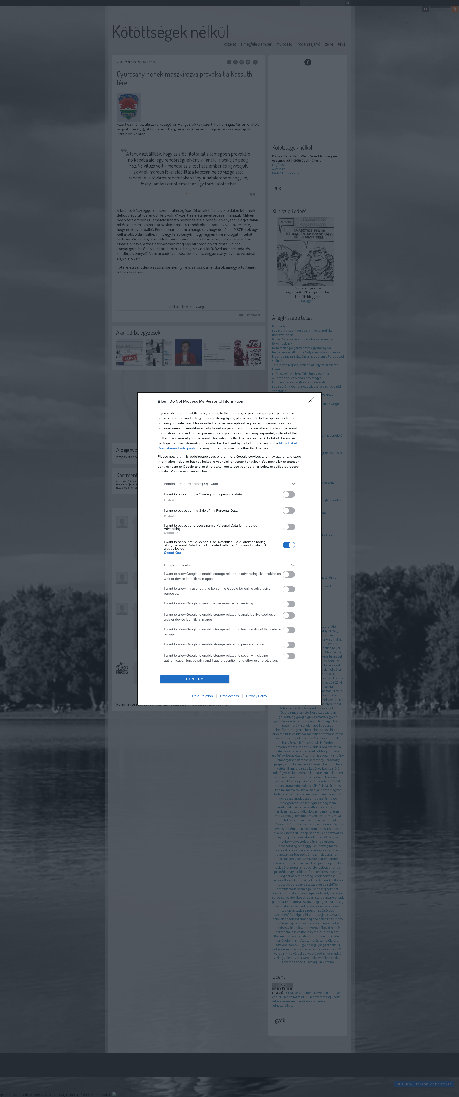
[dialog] (229, 548)
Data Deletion (202, 696)
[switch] (289, 494)
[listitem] (229, 483)
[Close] (312, 401)
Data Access (229, 696)
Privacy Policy (256, 696)
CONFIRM (195, 679)
